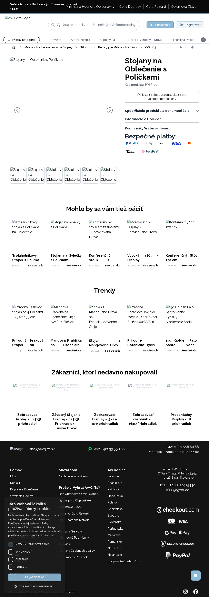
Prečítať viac (48, 535)
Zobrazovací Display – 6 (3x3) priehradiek (27, 419)
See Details (35, 265)
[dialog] (34, 545)
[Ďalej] (192, 47)
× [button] (60, 500)
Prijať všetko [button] (34, 577)
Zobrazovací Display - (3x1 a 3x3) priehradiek (104, 419)
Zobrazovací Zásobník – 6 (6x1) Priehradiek (143, 419)
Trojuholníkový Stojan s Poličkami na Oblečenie (27, 260)
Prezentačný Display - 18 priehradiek (181, 419)
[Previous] (181, 47)
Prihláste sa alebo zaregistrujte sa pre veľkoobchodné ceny (161, 96)
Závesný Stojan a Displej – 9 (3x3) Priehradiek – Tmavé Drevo (66, 421)
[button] (34, 586)
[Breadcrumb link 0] (14, 47)
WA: (111, 449)
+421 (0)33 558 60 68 (183, 447)
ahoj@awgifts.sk (42, 449)
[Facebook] (196, 592)
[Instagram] (185, 592)
